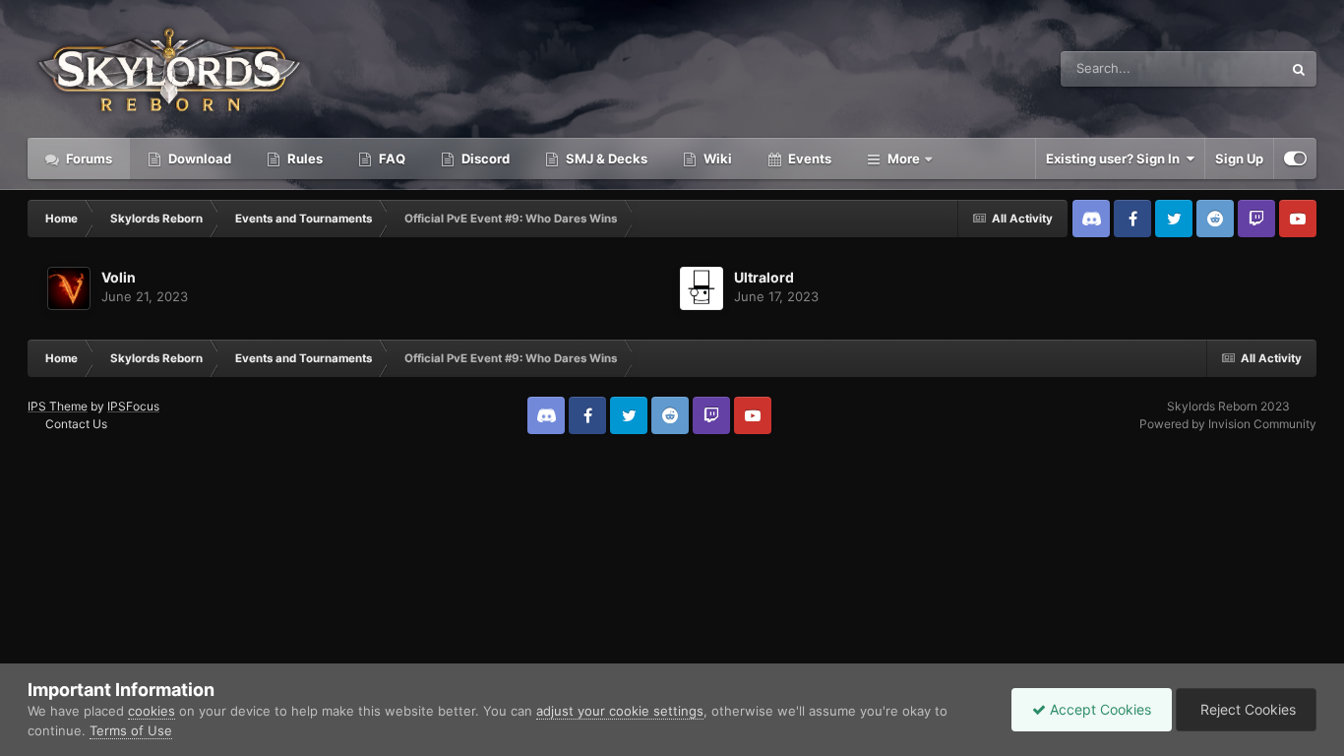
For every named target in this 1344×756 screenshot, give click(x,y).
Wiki (716, 158)
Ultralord (764, 277)
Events (808, 158)
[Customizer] (1295, 158)
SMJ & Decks (605, 158)
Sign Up (1239, 158)
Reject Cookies (1246, 709)
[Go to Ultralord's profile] (701, 288)
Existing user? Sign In (1116, 158)
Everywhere (1221, 68)
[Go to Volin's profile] (69, 288)
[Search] (1298, 69)
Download (198, 158)
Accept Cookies (1098, 709)
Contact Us (76, 423)
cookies (151, 711)
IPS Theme (58, 406)
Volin (118, 277)
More (904, 158)
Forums (87, 158)
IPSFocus (133, 406)
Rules (303, 158)
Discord (484, 158)
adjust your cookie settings (619, 711)
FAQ (390, 158)
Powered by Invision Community (1227, 423)
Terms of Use (131, 730)
